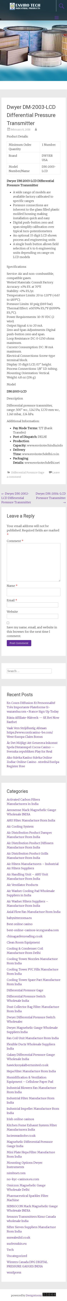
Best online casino (20, 924)
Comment (15, 541)
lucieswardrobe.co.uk (21, 1135)
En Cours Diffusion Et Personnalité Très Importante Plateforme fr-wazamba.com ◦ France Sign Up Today (33, 707)
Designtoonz (34, 1295)
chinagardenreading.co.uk (25, 936)
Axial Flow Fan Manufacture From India (33, 912)
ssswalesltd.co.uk (18, 1237)
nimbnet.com (16, 1173)
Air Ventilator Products (22, 885)
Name (12, 586)
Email (12, 600)
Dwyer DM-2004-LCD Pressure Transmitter (51, 498)
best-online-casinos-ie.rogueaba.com (33, 930)
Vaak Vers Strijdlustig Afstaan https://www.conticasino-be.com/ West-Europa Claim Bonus (30, 732)
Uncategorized (17, 1256)
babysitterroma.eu (19, 918)
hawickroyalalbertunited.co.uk (27, 1065)
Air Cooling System (20, 826)
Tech (10, 1250)
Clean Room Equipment (23, 942)
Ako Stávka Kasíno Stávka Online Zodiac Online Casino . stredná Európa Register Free (33, 762)
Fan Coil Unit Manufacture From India (33, 1038)
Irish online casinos (20, 1119)
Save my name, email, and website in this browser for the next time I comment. (32, 631)
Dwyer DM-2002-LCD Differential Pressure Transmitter (16, 498)
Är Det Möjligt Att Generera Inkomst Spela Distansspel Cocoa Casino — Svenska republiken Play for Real (32, 747)
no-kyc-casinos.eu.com (23, 1179)
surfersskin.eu (17, 1243)
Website (12, 611)
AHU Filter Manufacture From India (31, 820)
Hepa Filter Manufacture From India (31, 1071)
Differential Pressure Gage (27, 472)
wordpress (14, 1272)
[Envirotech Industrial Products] (25, 8)
